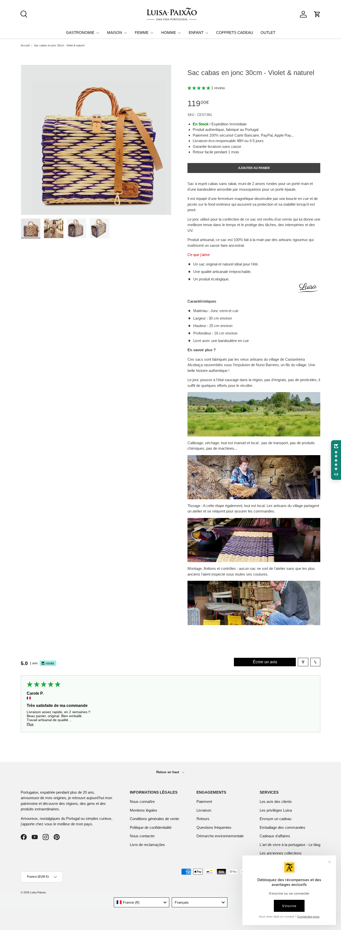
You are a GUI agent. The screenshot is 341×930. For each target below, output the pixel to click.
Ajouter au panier (254, 168)
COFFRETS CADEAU (234, 32)
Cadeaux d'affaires (275, 836)
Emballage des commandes (282, 827)
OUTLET (268, 32)
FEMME (142, 32)
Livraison (203, 810)
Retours (202, 819)
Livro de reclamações (147, 845)
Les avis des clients (276, 801)
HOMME (168, 32)
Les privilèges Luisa (276, 810)
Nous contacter (142, 836)
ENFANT (196, 32)
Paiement (204, 801)
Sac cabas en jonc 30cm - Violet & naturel (59, 45)
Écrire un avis (265, 662)
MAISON (114, 32)
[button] (317, 14)
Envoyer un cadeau (275, 819)
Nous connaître (142, 801)
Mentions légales (143, 810)
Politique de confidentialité (150, 827)
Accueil (25, 45)
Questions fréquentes (213, 827)
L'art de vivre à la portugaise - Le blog (290, 845)
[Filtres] (303, 662)
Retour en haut (168, 772)
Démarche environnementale (220, 836)
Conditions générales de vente (154, 819)
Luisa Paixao (38, 892)
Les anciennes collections (281, 853)
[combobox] (142, 902)
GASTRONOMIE (80, 32)
